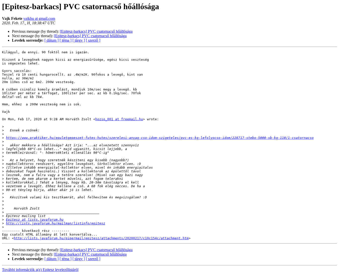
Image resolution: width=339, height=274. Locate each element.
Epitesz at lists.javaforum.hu (35, 219)
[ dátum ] (51, 40)
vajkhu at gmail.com (39, 18)
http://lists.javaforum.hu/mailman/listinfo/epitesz (55, 223)
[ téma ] (65, 40)
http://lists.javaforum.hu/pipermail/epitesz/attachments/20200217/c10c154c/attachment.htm (101, 238)
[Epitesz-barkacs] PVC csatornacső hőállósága (96, 31)
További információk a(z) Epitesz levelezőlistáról (40, 270)
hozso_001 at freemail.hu (119, 119)
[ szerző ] (93, 40)
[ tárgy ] (78, 40)
